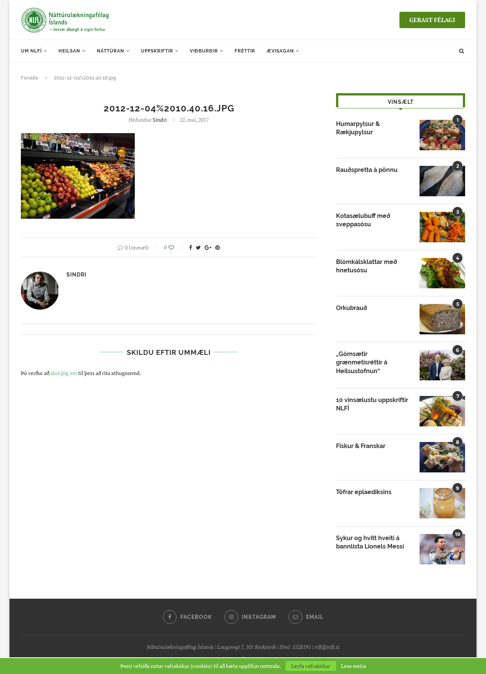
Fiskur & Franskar (360, 446)
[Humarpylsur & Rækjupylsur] (442, 135)
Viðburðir (204, 51)
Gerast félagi (432, 20)
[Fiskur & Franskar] (442, 457)
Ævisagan (280, 51)
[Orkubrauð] (442, 319)
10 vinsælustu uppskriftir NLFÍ (372, 404)
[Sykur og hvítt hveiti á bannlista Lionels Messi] (442, 549)
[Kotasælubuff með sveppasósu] (442, 227)
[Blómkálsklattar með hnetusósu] (442, 273)
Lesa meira (353, 666)
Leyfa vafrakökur (310, 665)
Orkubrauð (351, 308)
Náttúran (110, 51)
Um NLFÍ (31, 51)
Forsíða (29, 78)
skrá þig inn (63, 373)
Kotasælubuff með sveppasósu (363, 220)
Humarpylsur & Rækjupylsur (358, 128)
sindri (160, 119)
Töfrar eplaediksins (363, 492)
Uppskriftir (157, 51)
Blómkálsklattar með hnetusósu (366, 266)
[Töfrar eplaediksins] (442, 503)
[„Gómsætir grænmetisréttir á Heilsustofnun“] (442, 365)
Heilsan (69, 51)
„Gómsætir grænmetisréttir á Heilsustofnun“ (361, 362)
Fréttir (245, 51)
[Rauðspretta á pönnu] (442, 181)
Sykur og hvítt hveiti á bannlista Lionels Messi (370, 542)
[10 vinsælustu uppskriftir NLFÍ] (442, 411)
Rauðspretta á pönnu (367, 169)
